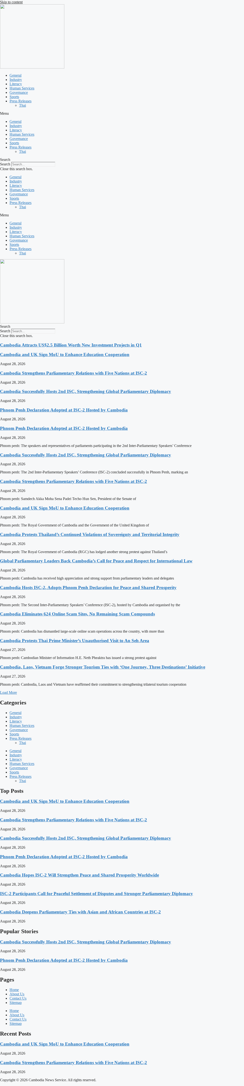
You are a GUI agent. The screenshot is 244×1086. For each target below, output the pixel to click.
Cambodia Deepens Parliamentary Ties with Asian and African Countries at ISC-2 (80, 911)
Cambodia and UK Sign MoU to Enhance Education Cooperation (64, 354)
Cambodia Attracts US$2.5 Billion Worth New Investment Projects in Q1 (71, 344)
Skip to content (11, 2)
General (15, 75)
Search (5, 164)
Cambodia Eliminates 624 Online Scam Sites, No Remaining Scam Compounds (77, 613)
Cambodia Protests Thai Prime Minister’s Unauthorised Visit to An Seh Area (74, 640)
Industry (16, 80)
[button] (122, 113)
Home (14, 990)
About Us (17, 994)
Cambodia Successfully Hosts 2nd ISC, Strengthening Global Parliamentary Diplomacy (85, 391)
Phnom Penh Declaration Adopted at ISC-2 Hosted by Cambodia (64, 409)
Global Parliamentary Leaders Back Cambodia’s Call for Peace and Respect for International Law (96, 560)
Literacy (16, 84)
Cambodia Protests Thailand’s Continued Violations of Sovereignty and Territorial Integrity (89, 534)
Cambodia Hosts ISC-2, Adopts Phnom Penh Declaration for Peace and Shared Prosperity (88, 587)
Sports (14, 97)
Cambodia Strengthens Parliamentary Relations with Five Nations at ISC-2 (73, 373)
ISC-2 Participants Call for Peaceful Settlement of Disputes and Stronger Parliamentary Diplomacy (96, 893)
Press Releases (20, 101)
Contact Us (18, 998)
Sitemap (16, 1003)
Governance (19, 92)
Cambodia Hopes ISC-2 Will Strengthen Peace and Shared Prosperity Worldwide (79, 875)
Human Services (22, 88)
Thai (22, 105)
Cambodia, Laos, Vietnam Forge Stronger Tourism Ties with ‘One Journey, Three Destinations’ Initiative (102, 666)
